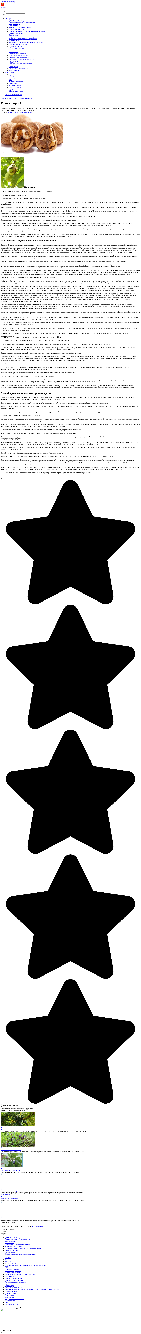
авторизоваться (37, 1226)
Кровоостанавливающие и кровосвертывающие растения (25, 1265)
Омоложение (13, 52)
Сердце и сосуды (15, 87)
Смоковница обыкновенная (10, 1170)
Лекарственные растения (18, 44)
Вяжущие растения (16, 33)
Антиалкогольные (15, 20)
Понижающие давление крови (20, 57)
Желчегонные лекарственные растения (23, 39)
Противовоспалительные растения (21, 59)
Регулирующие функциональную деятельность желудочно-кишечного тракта (32, 1289)
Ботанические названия (13, 95)
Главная (3, 98)
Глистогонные (14, 35)
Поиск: (3, 14)
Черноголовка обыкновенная (11, 1150)
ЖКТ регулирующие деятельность (21, 63)
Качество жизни (14, 40)
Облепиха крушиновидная (10, 1191)
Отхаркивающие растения (18, 55)
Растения (8, 18)
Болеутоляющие (14, 24)
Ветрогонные (14, 26)
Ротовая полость (15, 85)
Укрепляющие (14, 70)
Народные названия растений (15, 93)
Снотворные (13, 67)
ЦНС (11, 89)
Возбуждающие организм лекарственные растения (27, 31)
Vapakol (3, 7)
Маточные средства (16, 46)
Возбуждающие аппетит (17, 29)
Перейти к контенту (8, 2)
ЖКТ (11, 74)
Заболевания (9, 72)
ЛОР (10, 80)
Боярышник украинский (9, 1198)
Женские (12, 76)
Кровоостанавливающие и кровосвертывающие (26, 42)
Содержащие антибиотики (18, 68)
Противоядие (13, 61)
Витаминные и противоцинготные (21, 27)
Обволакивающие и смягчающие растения (24, 50)
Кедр (2, 1129)
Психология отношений (13, 1287)
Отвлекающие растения (17, 54)
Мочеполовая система (17, 82)
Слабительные (14, 65)
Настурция (4, 1219)
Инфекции (13, 78)
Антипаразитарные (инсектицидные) (22, 22)
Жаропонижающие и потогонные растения (24, 37)
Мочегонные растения (17, 48)
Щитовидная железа (16, 91)
